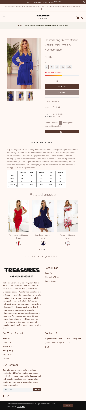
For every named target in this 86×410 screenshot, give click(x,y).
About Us (6, 338)
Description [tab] (37, 142)
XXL (69, 67)
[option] (18, 225)
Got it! (68, 405)
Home (20, 25)
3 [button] (44, 249)
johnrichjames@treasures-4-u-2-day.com (64, 339)
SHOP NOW (57, 2)
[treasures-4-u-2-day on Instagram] (8, 396)
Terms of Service (51, 281)
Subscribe (37, 389)
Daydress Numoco (43, 235)
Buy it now (62, 92)
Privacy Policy (8, 351)
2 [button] (41, 249)
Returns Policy (8, 346)
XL (63, 67)
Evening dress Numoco (18, 235)
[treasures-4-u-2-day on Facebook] (4, 396)
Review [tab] (48, 142)
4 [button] (46, 249)
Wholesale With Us (52, 277)
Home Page (49, 273)
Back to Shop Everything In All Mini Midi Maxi (44, 257)
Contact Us (7, 342)
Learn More (21, 407)
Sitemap (6, 359)
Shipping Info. (8, 354)
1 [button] (39, 249)
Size (46, 62)
